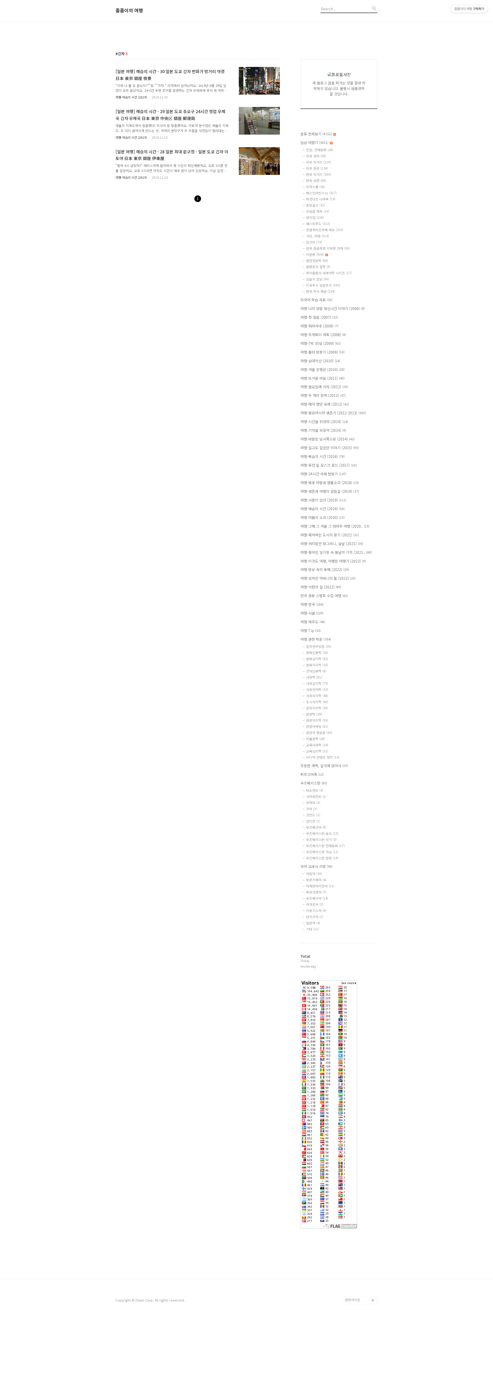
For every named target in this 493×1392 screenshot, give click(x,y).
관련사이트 (352, 1299)
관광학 (314, 714)
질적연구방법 (318, 646)
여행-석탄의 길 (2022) (320, 586)
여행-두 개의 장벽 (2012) (323, 395)
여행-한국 (312, 604)
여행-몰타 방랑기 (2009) (322, 352)
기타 (312, 929)
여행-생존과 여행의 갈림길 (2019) (329, 491)
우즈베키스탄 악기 (321, 839)
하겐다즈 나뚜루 (320, 199)
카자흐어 (314, 904)
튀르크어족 (312, 774)
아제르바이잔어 (320, 886)
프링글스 (315, 205)
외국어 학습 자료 (316, 299)
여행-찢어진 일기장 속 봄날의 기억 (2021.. (336, 552)
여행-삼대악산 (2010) (320, 360)
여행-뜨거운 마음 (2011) (322, 378)
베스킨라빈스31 (321, 193)
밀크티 (314, 242)
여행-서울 (312, 613)
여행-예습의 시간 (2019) (131, 97)
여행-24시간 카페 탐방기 (323, 473)
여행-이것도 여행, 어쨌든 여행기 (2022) (333, 561)
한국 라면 (316, 180)
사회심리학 (317, 683)
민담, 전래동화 (319, 149)
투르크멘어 (316, 892)
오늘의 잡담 (317, 279)
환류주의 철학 (318, 266)
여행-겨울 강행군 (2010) (322, 369)
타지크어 (314, 916)
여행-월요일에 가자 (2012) (324, 386)
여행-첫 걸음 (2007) (319, 317)
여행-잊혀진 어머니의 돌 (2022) (328, 578)
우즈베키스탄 (313, 783)
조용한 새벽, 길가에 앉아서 (324, 765)
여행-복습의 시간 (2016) (322, 456)
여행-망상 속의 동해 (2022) (324, 569)
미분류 (315, 254)
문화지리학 (317, 665)
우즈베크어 (316, 827)
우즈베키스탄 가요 (322, 851)
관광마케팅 (317, 726)
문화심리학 (317, 658)
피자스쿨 (315, 186)
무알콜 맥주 (317, 211)
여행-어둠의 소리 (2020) (322, 517)
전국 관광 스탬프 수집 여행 (324, 595)
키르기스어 (316, 910)
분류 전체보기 (316, 133)
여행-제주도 (312, 621)
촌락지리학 (317, 708)
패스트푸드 (318, 223)
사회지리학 (317, 695)
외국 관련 (317, 168)
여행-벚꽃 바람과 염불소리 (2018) (329, 482)
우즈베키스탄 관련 (322, 858)
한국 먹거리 (318, 174)
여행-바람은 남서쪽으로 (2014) (327, 439)
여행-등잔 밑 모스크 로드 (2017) (328, 465)
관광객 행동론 (319, 732)
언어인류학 (316, 671)
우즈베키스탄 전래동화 (325, 845)
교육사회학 (317, 745)
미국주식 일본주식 (323, 285)
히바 (311, 808)
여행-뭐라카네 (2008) (319, 325)
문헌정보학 (317, 260)
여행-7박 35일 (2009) (320, 343)
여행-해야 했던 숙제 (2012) (324, 404)
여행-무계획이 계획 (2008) (323, 334)
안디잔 (313, 821)
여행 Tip (310, 630)
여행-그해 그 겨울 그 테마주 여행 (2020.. (334, 526)
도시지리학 (317, 701)
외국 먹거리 (318, 162)
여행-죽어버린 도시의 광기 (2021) (329, 534)
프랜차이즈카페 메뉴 (324, 229)
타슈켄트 (314, 790)
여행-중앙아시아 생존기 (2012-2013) (333, 412)
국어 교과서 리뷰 (316, 866)
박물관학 (315, 738)
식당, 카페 (317, 236)
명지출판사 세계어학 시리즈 (329, 273)
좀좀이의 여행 (129, 10)
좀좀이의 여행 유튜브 (360, 1291)
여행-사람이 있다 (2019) (323, 500)
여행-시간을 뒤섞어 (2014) (324, 421)
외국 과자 (316, 156)
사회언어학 (317, 689)
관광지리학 (317, 720)
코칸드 (313, 815)
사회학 (314, 677)
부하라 (313, 802)
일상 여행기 (314, 142)
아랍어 (314, 873)
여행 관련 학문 (315, 639)
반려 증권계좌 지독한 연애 (328, 248)
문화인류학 (317, 652)
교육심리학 (317, 751)
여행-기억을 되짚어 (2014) (323, 430)
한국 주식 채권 (320, 291)
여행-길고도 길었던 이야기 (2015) (329, 447)
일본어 (313, 922)
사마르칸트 (316, 796)
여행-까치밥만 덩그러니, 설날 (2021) (331, 543)
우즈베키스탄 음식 (322, 833)
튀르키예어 (316, 879)
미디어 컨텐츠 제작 (322, 757)
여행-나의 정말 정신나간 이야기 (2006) (332, 308)
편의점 (315, 217)
